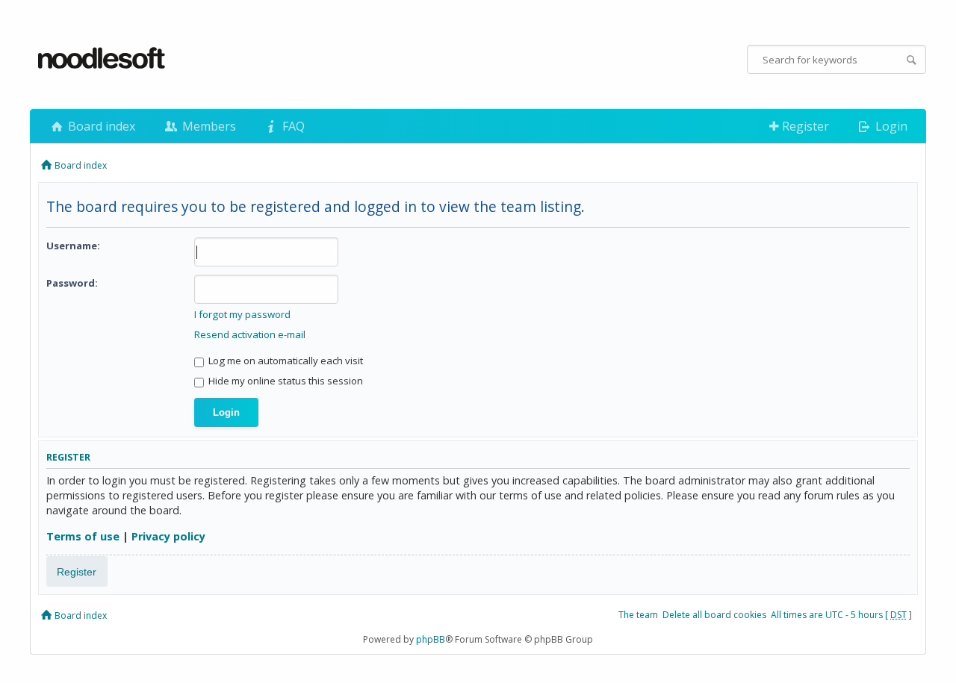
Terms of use (83, 536)
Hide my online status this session (284, 380)
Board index (100, 126)
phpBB (430, 639)
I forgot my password (242, 314)
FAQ (292, 126)
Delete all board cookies (714, 614)
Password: (72, 283)
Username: (73, 245)
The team (638, 614)
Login (889, 126)
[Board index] (102, 59)
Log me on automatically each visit (284, 360)
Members (207, 126)
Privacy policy (168, 536)
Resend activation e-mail (249, 334)
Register (804, 126)
